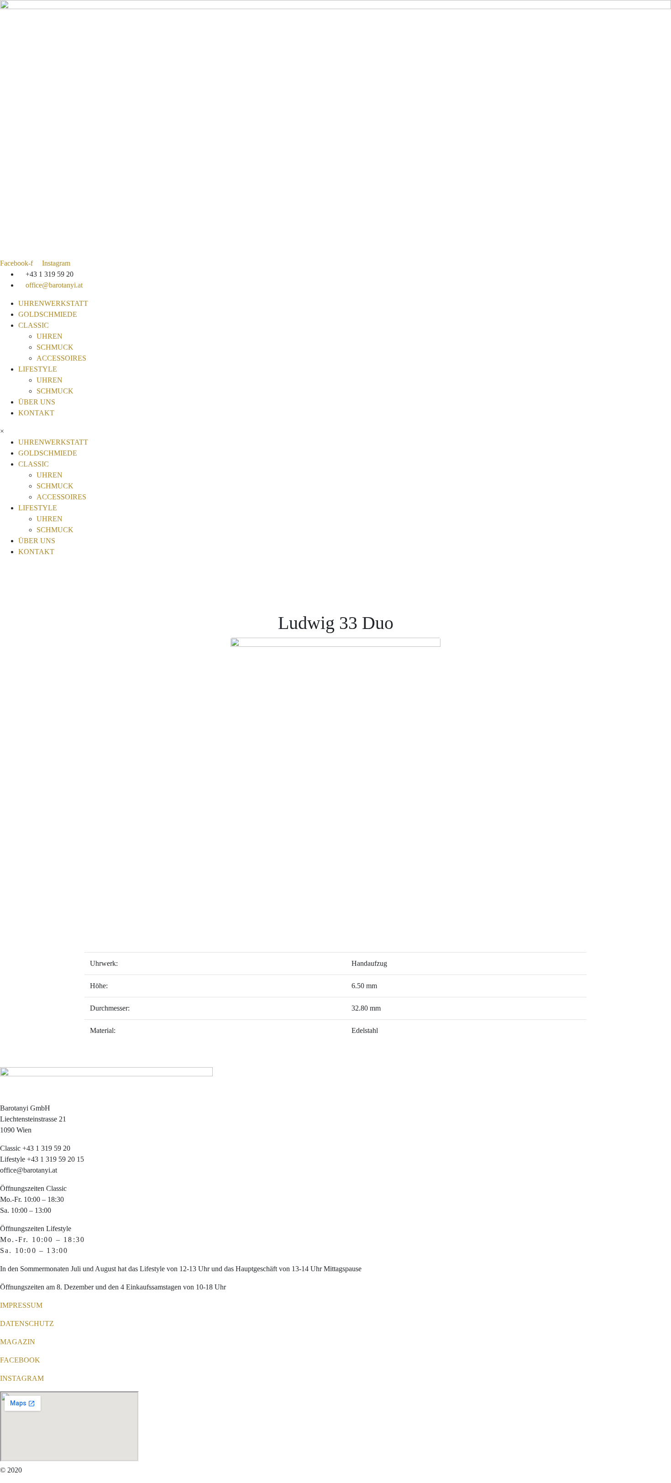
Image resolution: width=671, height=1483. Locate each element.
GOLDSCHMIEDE (47, 314)
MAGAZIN (17, 1342)
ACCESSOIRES (61, 358)
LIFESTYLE (37, 369)
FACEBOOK (20, 1360)
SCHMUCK (55, 347)
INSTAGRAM (22, 1378)
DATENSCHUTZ (27, 1323)
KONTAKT (36, 413)
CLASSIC (33, 325)
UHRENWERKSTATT (53, 303)
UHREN (50, 336)
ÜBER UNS (36, 402)
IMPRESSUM (21, 1305)
